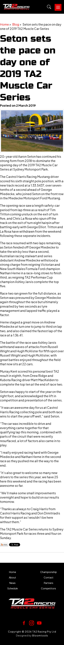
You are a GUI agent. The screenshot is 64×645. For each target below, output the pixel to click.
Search (49, 7)
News (12, 583)
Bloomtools (40, 635)
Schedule (12, 588)
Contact (48, 577)
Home (4, 24)
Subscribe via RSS (4, 544)
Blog (15, 24)
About (12, 577)
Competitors (48, 588)
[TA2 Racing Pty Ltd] (16, 7)
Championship (48, 572)
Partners (48, 583)
